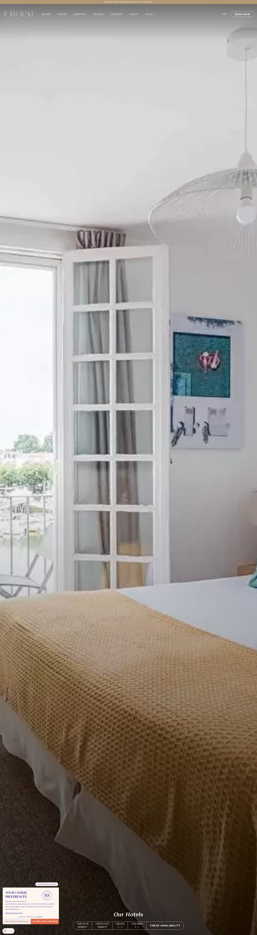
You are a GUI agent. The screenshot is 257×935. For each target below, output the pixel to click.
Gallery (98, 14)
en (224, 14)
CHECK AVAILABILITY (165, 926)
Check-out (102, 924)
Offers (62, 14)
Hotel (149, 14)
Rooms (46, 14)
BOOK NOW (242, 14)
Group (133, 14)
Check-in (82, 924)
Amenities (80, 14)
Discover (116, 14)
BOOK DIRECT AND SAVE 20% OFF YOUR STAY (128, 2)
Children (137, 924)
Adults (120, 924)
